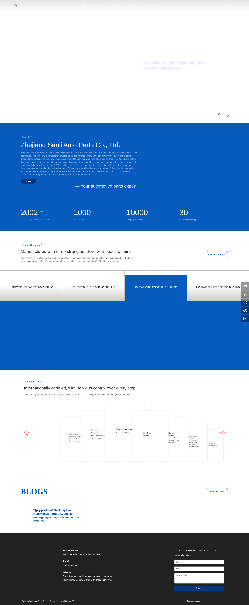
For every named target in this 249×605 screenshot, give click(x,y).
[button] (24, 116)
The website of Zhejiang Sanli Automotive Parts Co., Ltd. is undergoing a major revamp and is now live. (56, 515)
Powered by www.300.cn (60, 602)
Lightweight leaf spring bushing (31, 286)
